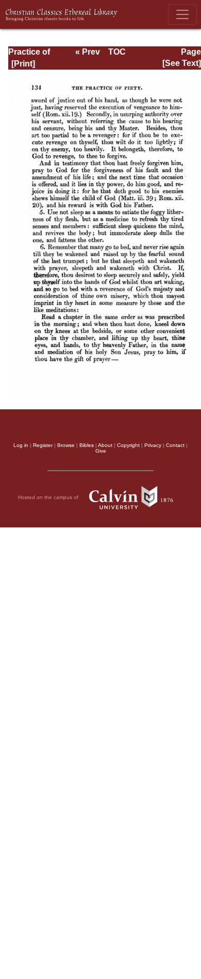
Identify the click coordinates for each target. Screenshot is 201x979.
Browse (66, 445)
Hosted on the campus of (49, 497)
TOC (117, 51)
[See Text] (181, 63)
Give (100, 451)
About (105, 445)
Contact (175, 445)
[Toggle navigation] (182, 14)
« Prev (87, 51)
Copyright (128, 445)
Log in (20, 445)
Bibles (86, 445)
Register (43, 445)
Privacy (152, 445)
